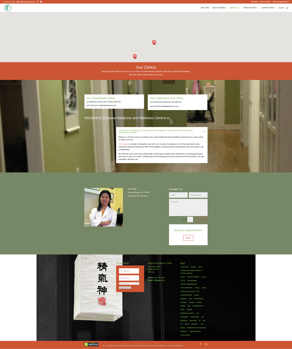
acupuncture (184, 267)
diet (190, 299)
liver (197, 313)
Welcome (205, 8)
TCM (201, 324)
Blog (281, 8)
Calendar (254, 2)
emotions (183, 302)
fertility (199, 302)
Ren (204, 320)
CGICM (182, 280)
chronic (203, 288)
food (188, 306)
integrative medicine (187, 313)
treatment (183, 331)
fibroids (182, 306)
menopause (184, 317)
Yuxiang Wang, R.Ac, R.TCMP (138, 192)
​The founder (123, 144)
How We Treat (268, 8)
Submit (201, 219)
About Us (234, 8)
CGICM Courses (218, 8)
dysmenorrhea (198, 299)
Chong (197, 288)
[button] (154, 42)
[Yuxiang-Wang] (103, 226)
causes (203, 277)
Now (188, 237)
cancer (182, 277)
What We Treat (250, 8)
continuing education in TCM (189, 291)
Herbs (182, 309)
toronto (182, 328)
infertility (189, 309)
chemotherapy (192, 280)
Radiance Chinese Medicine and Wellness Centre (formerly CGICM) (136, 346)
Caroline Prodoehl (193, 277)
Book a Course (265, 2)
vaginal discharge (195, 331)
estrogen (192, 302)
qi (199, 320)
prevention (193, 320)
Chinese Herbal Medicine (188, 284)
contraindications (186, 295)
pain (202, 317)
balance (193, 267)
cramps (196, 295)
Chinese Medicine (186, 288)
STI (181, 324)
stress (187, 324)
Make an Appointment (281, 2)
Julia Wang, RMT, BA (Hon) (138, 196)
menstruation (194, 317)
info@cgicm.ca (159, 280)
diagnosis (183, 299)
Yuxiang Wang (185, 335)
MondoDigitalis (177, 346)
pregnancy (184, 320)
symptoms (194, 324)
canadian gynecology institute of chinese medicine (191, 272)
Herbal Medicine (198, 306)
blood (200, 267)
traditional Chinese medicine (196, 328)
